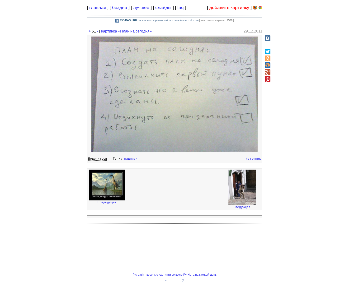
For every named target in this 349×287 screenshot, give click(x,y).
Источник (253, 158)
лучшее (141, 7)
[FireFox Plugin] (255, 8)
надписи (130, 158)
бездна (119, 7)
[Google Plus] (267, 72)
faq (180, 7)
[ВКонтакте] (267, 38)
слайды (163, 7)
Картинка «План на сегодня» (126, 31)
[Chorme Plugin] (260, 8)
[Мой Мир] (267, 65)
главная (97, 7)
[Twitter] (267, 51)
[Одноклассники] (267, 58)
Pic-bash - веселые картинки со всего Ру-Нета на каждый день (175, 274)
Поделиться (97, 158)
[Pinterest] (267, 79)
